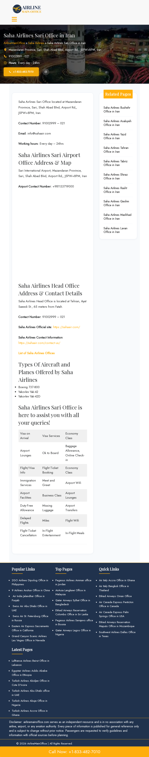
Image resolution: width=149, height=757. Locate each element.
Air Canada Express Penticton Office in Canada (116, 604)
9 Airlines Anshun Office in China (31, 590)
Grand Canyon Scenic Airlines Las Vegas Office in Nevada (29, 638)
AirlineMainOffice (14, 43)
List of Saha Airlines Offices (36, 353)
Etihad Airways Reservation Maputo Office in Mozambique (116, 624)
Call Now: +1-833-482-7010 (74, 751)
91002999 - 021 (19, 56)
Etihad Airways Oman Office (115, 596)
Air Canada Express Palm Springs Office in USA (114, 614)
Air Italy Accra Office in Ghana (117, 580)
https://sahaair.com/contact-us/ (39, 343)
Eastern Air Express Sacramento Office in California (30, 628)
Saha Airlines (36, 43)
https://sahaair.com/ (66, 327)
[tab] (14, 19)
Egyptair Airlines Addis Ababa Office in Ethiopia (29, 673)
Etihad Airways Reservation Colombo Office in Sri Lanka (71, 612)
